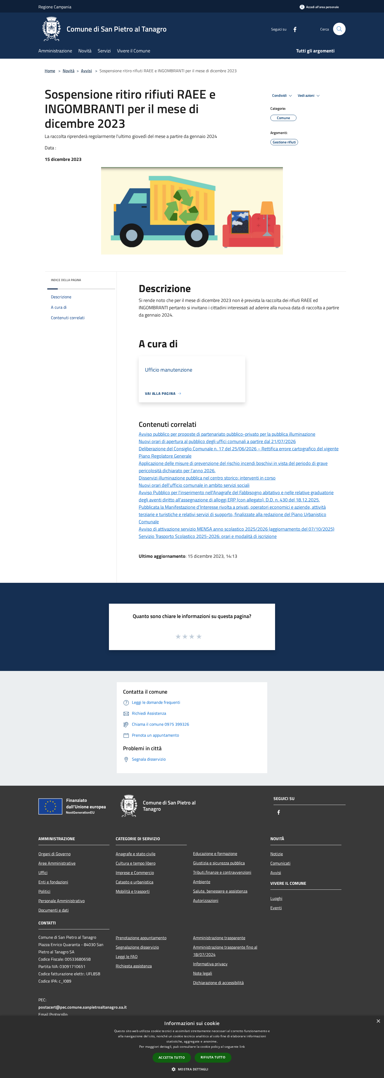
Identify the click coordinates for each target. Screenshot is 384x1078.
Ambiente (201, 882)
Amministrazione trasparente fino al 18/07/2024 (225, 951)
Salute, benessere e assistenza (220, 891)
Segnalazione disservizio (137, 947)
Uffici (43, 872)
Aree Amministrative (56, 863)
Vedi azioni (306, 95)
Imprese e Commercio (135, 872)
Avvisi (86, 71)
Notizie (276, 854)
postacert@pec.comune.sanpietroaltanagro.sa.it (82, 1007)
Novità (68, 71)
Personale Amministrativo (61, 901)
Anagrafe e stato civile (135, 854)
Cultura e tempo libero (135, 863)
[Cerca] (339, 29)
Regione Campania (54, 7)
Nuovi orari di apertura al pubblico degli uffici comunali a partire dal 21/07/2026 (217, 441)
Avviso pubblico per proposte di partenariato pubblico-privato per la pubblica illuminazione (227, 434)
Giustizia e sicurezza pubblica (219, 863)
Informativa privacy (210, 964)
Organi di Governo (54, 854)
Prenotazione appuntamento (141, 938)
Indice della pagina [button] (66, 279)
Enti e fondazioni (53, 882)
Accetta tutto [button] (172, 1057)
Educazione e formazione (215, 853)
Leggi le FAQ (127, 956)
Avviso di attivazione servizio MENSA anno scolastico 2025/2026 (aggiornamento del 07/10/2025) (236, 528)
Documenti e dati (53, 910)
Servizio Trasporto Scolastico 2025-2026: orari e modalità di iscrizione (208, 536)
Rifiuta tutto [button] (213, 1057)
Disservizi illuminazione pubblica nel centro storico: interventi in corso (207, 477)
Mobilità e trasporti (133, 891)
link (242, 1046)
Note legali (202, 973)
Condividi (279, 95)
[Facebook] (293, 28)
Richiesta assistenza (134, 966)
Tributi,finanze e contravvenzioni (222, 872)
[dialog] (192, 1047)
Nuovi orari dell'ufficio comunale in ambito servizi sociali (194, 485)
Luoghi (276, 898)
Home (50, 71)
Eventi (276, 908)
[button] (192, 1069)
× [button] (378, 1021)
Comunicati (280, 863)
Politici (44, 891)
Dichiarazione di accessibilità (218, 982)
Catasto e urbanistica (134, 882)
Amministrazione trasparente (219, 938)
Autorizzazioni (205, 900)
